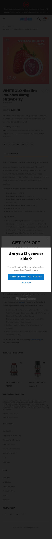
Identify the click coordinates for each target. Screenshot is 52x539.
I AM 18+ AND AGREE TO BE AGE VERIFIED (26, 277)
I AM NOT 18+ (26, 282)
